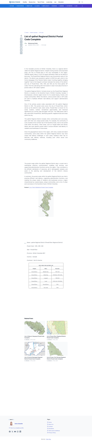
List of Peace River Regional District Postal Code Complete (56, 337)
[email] (21, 53)
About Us (50, 424)
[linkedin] (20, 432)
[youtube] (15, 432)
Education (61, 2)
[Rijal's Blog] (14, 2)
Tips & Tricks (40, 2)
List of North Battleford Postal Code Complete (41, 187)
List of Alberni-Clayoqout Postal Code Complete (34, 337)
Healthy (25, 2)
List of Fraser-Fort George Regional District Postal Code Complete (56, 358)
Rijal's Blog (48, 439)
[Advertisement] (46, 19)
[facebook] (21, 39)
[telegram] (21, 47)
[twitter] (21, 42)
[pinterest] (21, 50)
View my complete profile (17, 428)
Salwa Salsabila (19, 423)
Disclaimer (51, 428)
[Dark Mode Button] (79, 2)
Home (50, 422)
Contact (50, 426)
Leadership (49, 2)
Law (55, 2)
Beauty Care (32, 2)
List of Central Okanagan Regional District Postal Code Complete (33, 358)
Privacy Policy (52, 432)
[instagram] (17, 432)
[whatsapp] (21, 44)
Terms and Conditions (54, 430)
